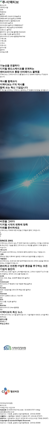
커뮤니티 (3, 45)
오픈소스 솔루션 (5, 30)
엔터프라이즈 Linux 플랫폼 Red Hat (12, 36)
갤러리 (2, 50)
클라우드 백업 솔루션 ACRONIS (11, 27)
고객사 (2, 43)
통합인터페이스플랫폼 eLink (10, 21)
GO (1, 280)
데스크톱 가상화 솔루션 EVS (10, 34)
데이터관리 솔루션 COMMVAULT (11, 25)
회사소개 (3, 5)
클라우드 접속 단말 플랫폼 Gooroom (12, 32)
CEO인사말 (4, 7)
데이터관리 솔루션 (6, 23)
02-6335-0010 (12, 410)
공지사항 (3, 47)
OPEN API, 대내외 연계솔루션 (10, 16)
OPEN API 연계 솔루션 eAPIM (10, 19)
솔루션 (2, 14)
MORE (2, 321)
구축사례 (3, 39)
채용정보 (3, 12)
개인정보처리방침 (6, 403)
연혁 (1, 10)
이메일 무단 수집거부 (7, 408)
